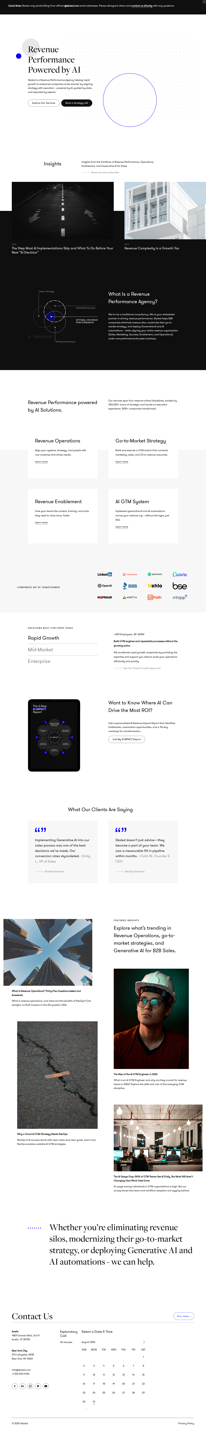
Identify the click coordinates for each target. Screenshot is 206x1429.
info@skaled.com (21, 1370)
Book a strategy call (77, 103)
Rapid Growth (43, 637)
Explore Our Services (43, 103)
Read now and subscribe (105, 172)
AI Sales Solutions (54, 871)
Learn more (41, 461)
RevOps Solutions (134, 871)
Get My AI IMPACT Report (127, 739)
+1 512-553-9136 (20, 1374)
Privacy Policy (186, 1423)
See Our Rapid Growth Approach (142, 668)
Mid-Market (40, 649)
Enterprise (39, 661)
